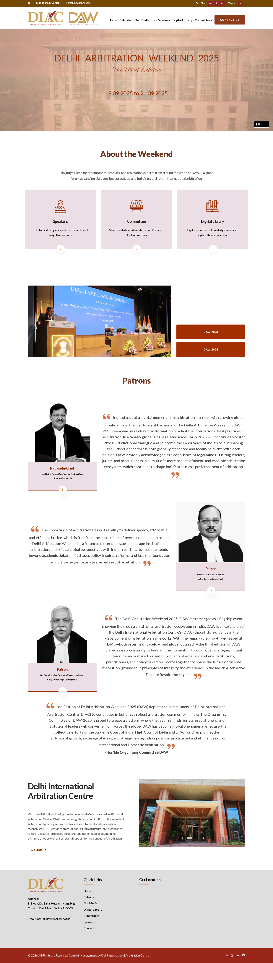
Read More (36, 849)
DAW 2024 (211, 349)
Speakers (60, 221)
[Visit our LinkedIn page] (238, 955)
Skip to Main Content (48, 2)
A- (210, 3)
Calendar (125, 20)
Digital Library (182, 20)
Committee (136, 221)
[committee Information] (137, 249)
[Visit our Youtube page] (243, 955)
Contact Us (230, 19)
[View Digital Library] (213, 249)
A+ (222, 3)
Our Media (141, 20)
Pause (262, 124)
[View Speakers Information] (61, 249)
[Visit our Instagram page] (232, 955)
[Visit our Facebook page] (227, 955)
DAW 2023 (211, 331)
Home (113, 20)
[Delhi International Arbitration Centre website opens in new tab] (45, 884)
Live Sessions (161, 20)
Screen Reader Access (78, 2)
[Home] (29, 2)
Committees (203, 20)
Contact (89, 928)
